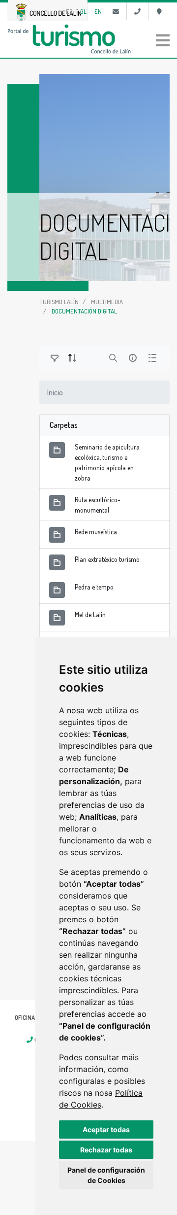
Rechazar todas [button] (106, 1150)
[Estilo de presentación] (152, 358)
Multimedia (107, 302)
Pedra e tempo (94, 587)
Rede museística (96, 531)
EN (98, 11)
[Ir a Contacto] (115, 11)
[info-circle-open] (133, 358)
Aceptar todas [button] (106, 1129)
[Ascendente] (72, 358)
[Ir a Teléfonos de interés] (137, 11)
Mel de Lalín (90, 614)
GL (83, 11)
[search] (113, 358)
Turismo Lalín (59, 302)
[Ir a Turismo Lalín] (88, 39)
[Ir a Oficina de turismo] (159, 11)
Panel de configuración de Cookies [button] (106, 1175)
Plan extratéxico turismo (107, 559)
